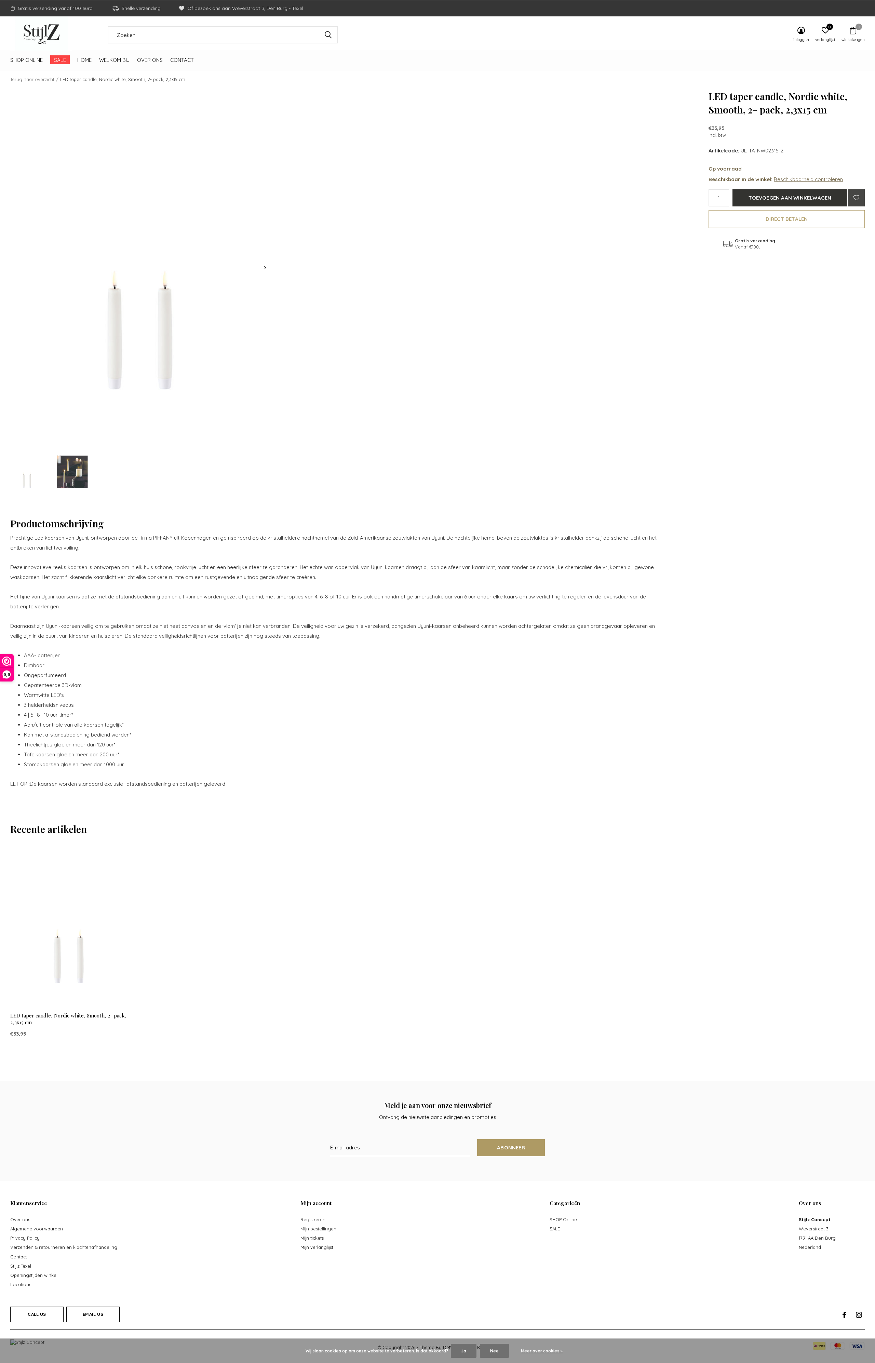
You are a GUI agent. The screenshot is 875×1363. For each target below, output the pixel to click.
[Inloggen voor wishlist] (856, 197)
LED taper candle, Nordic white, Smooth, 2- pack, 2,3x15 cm (68, 1019)
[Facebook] (844, 1314)
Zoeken (328, 34)
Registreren (312, 1219)
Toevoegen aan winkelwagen (790, 197)
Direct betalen (787, 219)
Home (84, 60)
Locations (20, 1284)
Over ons (150, 60)
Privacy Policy (25, 1238)
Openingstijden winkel (33, 1275)
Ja (463, 1350)
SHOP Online (26, 60)
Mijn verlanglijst (316, 1247)
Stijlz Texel (20, 1266)
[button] (27, 472)
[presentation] (265, 267)
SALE (60, 60)
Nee (494, 1350)
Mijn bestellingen (318, 1228)
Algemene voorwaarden (36, 1228)
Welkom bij (114, 60)
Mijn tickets (312, 1238)
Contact (182, 60)
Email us (93, 1314)
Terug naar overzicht (32, 79)
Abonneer (511, 1147)
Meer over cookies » (542, 1350)
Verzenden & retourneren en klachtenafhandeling (63, 1247)
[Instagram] (859, 1314)
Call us (37, 1314)
